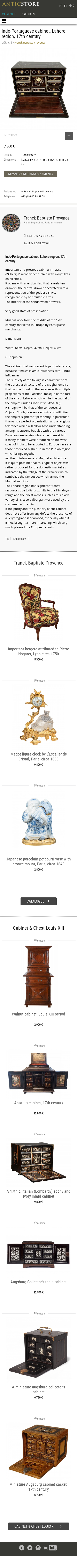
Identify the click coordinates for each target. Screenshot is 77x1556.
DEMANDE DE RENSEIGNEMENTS (30, 174)
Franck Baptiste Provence (46, 218)
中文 (72, 6)
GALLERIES (28, 14)
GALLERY (28, 243)
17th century (19, 538)
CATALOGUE (9, 14)
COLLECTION (42, 243)
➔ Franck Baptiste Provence (37, 191)
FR (60, 6)
